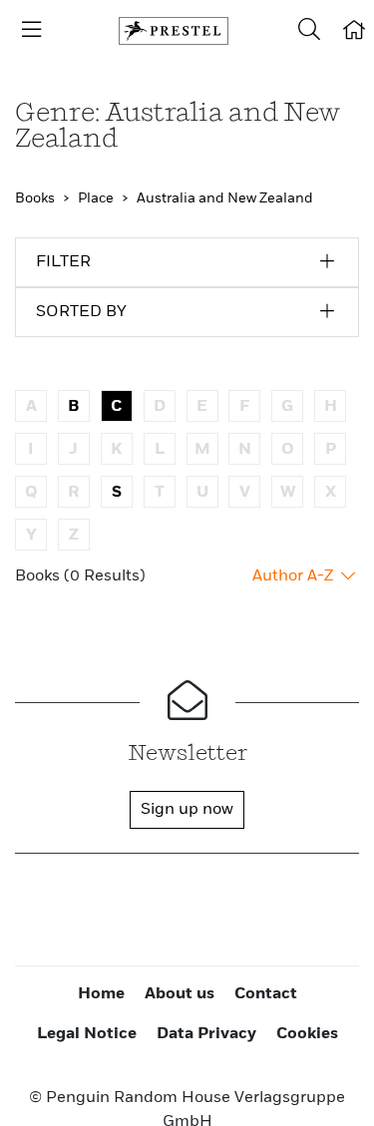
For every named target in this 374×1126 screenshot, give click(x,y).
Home (101, 994)
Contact (265, 994)
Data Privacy (206, 1034)
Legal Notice (87, 1034)
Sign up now (187, 810)
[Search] (309, 31)
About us (179, 994)
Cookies (307, 1034)
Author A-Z (294, 576)
